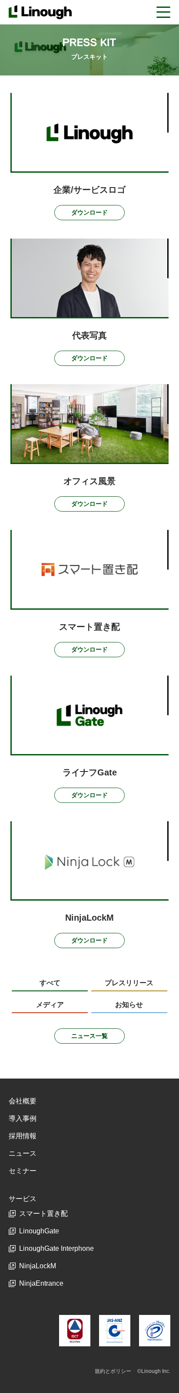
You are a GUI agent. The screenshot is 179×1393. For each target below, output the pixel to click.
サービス (22, 1198)
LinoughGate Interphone (56, 1248)
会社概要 (22, 1101)
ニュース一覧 (89, 1035)
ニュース (22, 1153)
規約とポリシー (113, 1371)
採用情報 (22, 1136)
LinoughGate (39, 1231)
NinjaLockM (37, 1266)
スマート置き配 (43, 1213)
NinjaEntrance (41, 1283)
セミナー (22, 1170)
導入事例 (22, 1118)
